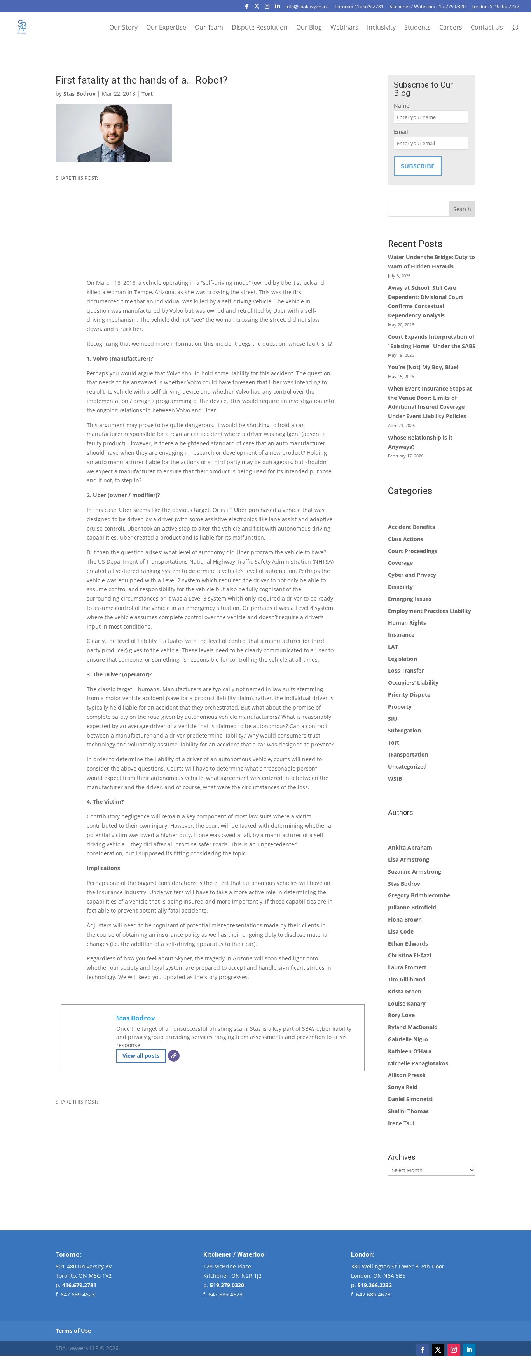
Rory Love (401, 1015)
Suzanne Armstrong (414, 871)
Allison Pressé (406, 1075)
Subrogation (404, 730)
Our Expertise (166, 28)
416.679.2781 (79, 1285)
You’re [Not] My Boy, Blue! (423, 367)
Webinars (344, 28)
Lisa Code (401, 931)
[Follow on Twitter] (438, 1350)
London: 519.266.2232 (495, 7)
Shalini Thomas (408, 1111)
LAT (393, 646)
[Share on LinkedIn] (62, 219)
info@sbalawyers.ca (307, 7)
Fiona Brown (405, 919)
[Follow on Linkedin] (469, 1350)
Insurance (401, 634)
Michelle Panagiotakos (418, 1063)
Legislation (402, 658)
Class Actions (405, 539)
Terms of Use (73, 1330)
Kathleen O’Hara (409, 1051)
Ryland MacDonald (413, 1027)
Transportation (408, 754)
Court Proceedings (412, 551)
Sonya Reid (402, 1087)
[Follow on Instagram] (453, 1350)
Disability (400, 586)
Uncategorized (407, 766)
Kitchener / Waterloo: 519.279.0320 (428, 7)
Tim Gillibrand (407, 979)
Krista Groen (404, 991)
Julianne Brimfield (412, 907)
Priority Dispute (409, 694)
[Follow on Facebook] (422, 1350)
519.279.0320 (227, 1285)
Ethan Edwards (408, 943)
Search (462, 209)
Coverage (400, 562)
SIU (392, 718)
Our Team (209, 28)
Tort (147, 93)
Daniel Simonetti (410, 1099)
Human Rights (407, 622)
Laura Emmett (407, 967)
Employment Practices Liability (429, 611)
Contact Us (487, 28)
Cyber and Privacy (412, 574)
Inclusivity (381, 28)
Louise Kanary (407, 1003)
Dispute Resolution (260, 28)
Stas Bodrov (79, 93)
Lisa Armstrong (408, 859)
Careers (450, 28)
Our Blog (309, 28)
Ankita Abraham (410, 847)
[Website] (174, 1056)
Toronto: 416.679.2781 (359, 7)
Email (401, 131)
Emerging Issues (409, 599)
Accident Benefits (411, 527)
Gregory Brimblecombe (419, 895)
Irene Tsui (401, 1123)
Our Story (123, 28)
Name (401, 105)
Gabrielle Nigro (408, 1039)
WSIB (395, 778)
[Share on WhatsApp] (62, 232)
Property (400, 706)
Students (417, 28)
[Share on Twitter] (62, 206)
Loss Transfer (406, 670)
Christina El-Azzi (409, 955)
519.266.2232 (375, 1285)
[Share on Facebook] (62, 193)
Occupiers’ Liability (413, 682)
